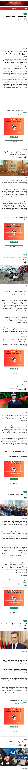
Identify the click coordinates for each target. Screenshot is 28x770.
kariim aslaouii (19, 157)
